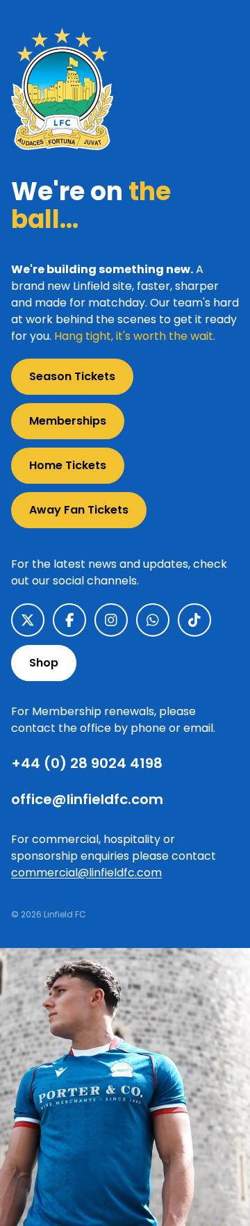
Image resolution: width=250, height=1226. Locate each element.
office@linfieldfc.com (87, 799)
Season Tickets (72, 376)
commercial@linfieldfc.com (86, 873)
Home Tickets (67, 465)
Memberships (67, 421)
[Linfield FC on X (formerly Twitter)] (27, 620)
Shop (43, 663)
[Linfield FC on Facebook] (69, 620)
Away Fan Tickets (78, 510)
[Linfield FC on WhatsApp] (152, 620)
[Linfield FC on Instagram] (111, 620)
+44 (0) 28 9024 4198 (86, 763)
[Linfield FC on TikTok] (194, 620)
